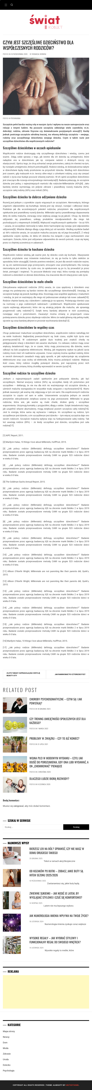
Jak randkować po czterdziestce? (70, 674)
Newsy (6, 1037)
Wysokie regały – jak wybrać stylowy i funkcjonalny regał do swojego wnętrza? (55, 940)
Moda (5, 1048)
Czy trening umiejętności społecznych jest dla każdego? (57, 721)
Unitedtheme (72, 1085)
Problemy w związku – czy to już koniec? (54, 738)
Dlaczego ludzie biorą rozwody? (49, 778)
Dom (5, 1042)
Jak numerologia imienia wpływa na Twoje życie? (59, 915)
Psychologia (15, 118)
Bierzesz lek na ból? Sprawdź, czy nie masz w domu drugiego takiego (56, 850)
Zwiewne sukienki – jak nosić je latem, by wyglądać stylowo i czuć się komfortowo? (55, 895)
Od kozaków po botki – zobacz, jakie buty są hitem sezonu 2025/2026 (56, 873)
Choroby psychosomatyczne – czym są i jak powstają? (55, 701)
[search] (12, 5)
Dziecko (6, 1065)
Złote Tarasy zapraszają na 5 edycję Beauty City (23, 674)
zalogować (18, 806)
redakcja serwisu (39, 54)
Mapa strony (9, 1031)
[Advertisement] (46, 992)
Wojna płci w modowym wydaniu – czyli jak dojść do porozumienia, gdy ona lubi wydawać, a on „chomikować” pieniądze (59, 762)
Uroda (6, 1059)
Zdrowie (7, 1054)
